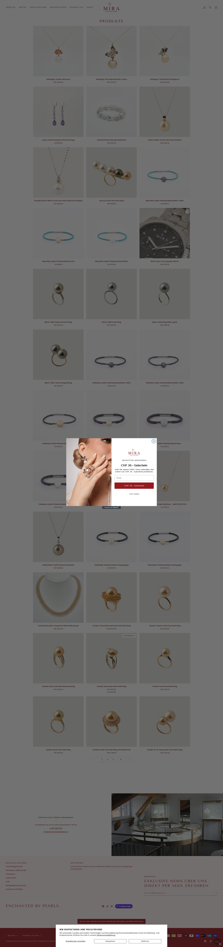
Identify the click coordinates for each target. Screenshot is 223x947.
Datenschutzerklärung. (106, 935)
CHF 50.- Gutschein (134, 485)
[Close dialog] (154, 441)
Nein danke (134, 494)
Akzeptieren (110, 941)
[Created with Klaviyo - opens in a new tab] (111, 507)
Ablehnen (145, 941)
